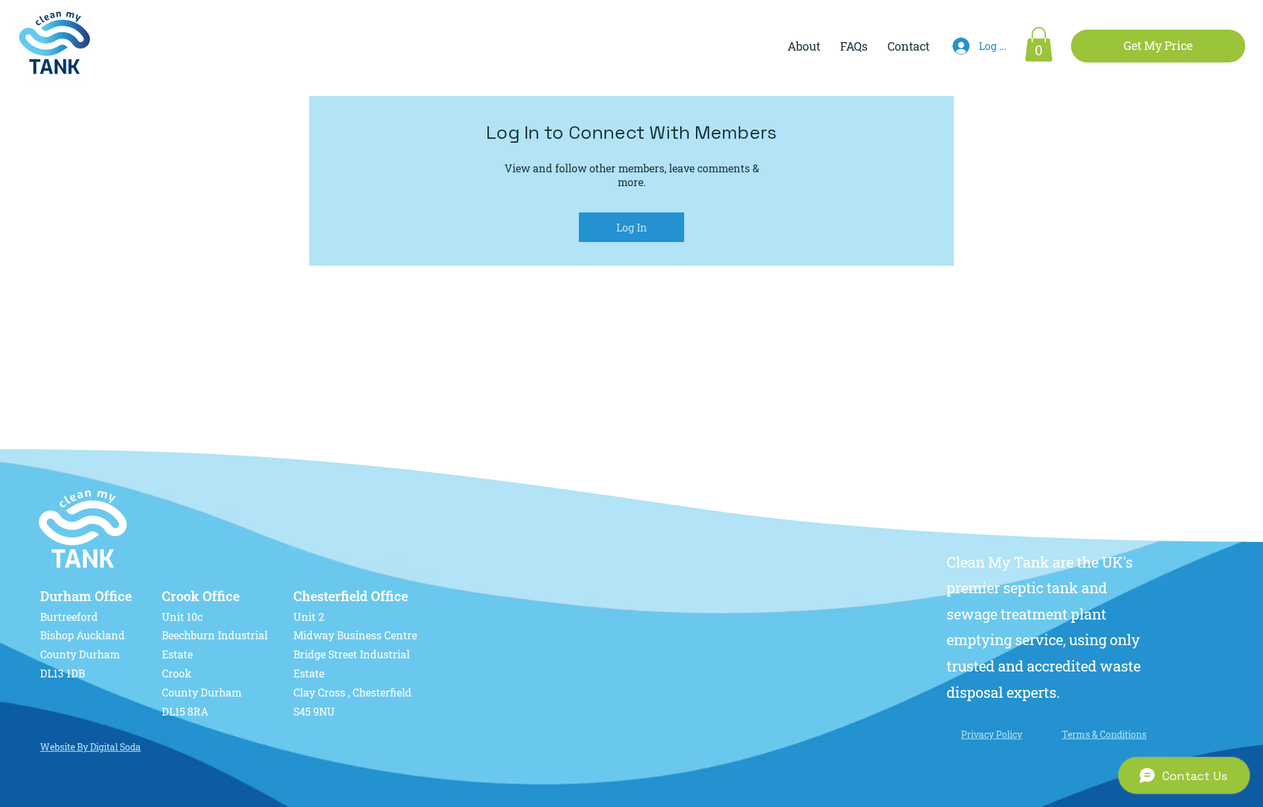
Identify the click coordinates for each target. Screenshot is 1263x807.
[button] (1038, 44)
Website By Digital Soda (90, 747)
